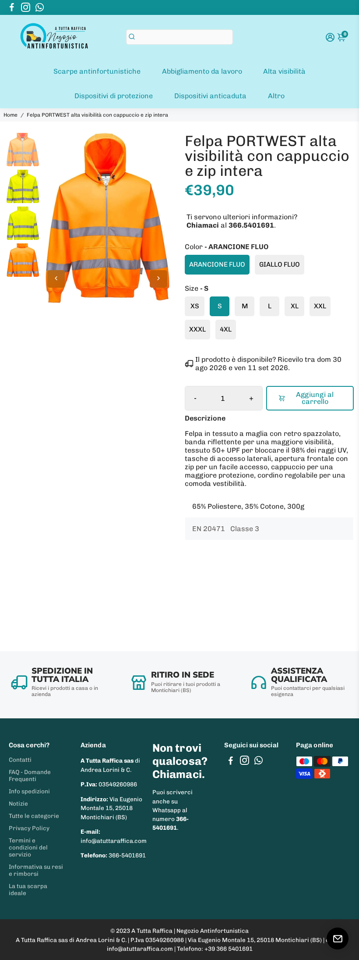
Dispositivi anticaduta (210, 96)
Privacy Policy (29, 828)
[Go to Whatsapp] (40, 7)
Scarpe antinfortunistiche (97, 71)
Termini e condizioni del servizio (28, 847)
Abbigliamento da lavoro (202, 71)
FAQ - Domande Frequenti (30, 775)
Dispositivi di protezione (113, 96)
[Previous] (56, 279)
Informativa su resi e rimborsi (36, 870)
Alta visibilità (284, 71)
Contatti (20, 759)
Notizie (18, 803)
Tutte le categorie (34, 815)
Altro (276, 96)
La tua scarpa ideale (28, 889)
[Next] (158, 279)
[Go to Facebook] (12, 7)
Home (11, 115)
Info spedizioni (29, 791)
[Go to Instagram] (25, 7)
